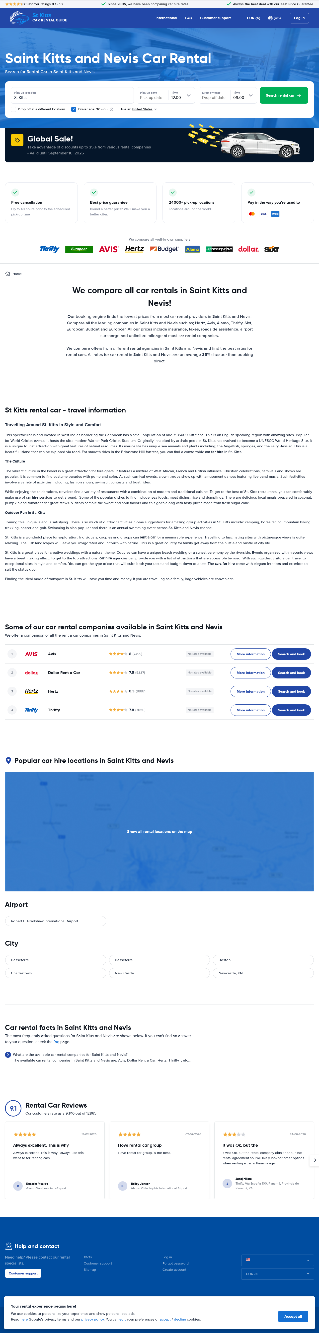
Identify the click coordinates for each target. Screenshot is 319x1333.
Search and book (291, 654)
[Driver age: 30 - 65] (73, 109)
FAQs (88, 1257)
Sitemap (90, 1269)
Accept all (293, 1316)
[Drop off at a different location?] (13, 109)
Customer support (215, 18)
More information (251, 654)
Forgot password (175, 1263)
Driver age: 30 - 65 (92, 109)
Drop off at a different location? (41, 109)
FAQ (188, 18)
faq (56, 1041)
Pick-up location (25, 92)
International (166, 18)
